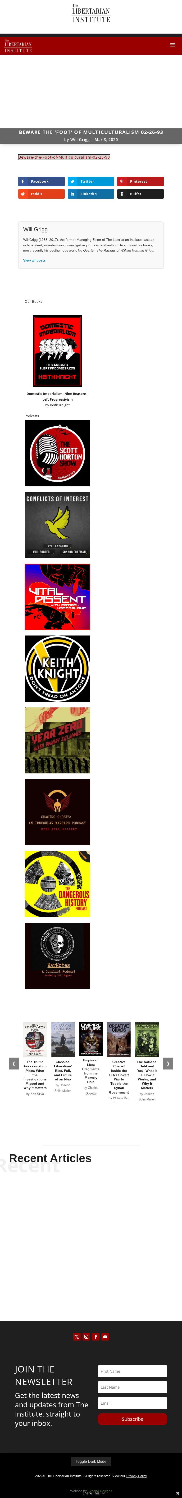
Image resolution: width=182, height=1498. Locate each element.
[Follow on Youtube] (105, 1337)
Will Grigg (80, 139)
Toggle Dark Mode (91, 1461)
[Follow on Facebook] (96, 1337)
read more (91, 1208)
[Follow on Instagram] (86, 1337)
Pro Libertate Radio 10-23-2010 (91, 1191)
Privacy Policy (136, 1476)
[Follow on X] (77, 1337)
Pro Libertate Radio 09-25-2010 (91, 1270)
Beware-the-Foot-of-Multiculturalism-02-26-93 (64, 157)
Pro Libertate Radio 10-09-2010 (91, 1231)
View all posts (34, 260)
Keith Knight (60, 405)
